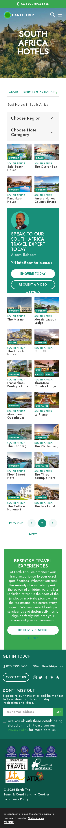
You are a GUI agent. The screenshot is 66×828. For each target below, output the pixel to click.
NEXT (33, 534)
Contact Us (16, 677)
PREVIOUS (16, 523)
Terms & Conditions (18, 794)
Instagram (35, 677)
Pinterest (52, 677)
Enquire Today (33, 273)
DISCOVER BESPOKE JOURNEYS (33, 631)
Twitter (40, 677)
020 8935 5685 (16, 666)
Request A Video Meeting (33, 285)
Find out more (36, 818)
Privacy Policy (18, 730)
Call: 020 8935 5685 (35, 4)
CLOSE (9, 822)
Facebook (46, 677)
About (14, 92)
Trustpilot (57, 677)
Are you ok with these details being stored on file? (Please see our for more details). (35, 725)
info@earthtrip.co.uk (34, 262)
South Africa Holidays (40, 92)
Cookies (43, 794)
